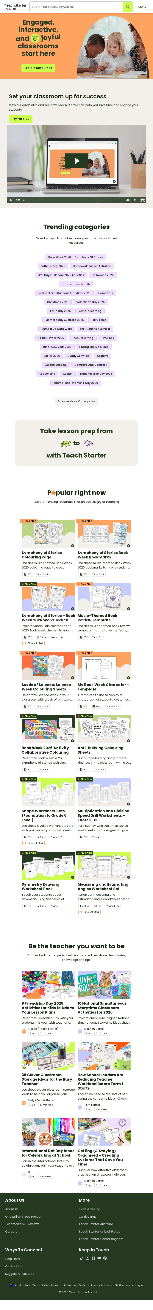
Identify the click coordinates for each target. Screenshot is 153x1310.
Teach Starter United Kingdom (101, 1239)
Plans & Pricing (89, 1209)
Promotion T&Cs (74, 1285)
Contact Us (13, 1266)
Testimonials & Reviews (22, 1224)
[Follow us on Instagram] (87, 1258)
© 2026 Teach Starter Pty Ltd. (78, 1292)
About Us (11, 1209)
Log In (139, 1285)
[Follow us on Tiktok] (82, 1258)
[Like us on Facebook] (93, 1258)
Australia (20, 1285)
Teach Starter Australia (96, 1224)
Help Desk (12, 1259)
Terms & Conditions (45, 1285)
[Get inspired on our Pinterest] (105, 1258)
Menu (142, 6)
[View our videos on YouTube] (99, 1258)
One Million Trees (23, 1216)
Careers (11, 1231)
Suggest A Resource (19, 1274)
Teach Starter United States (99, 1231)
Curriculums (87, 1216)
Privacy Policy (100, 1285)
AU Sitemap (122, 1285)
